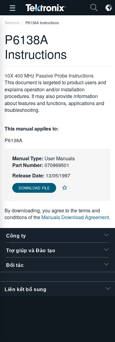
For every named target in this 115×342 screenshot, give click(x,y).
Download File (34, 187)
